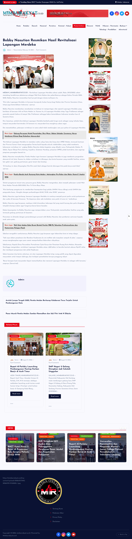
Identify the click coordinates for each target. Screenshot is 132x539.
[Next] (124, 428)
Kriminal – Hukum (64, 26)
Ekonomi (90, 26)
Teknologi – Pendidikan (107, 29)
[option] (20, 447)
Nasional (43, 26)
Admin (9, 50)
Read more (16, 394)
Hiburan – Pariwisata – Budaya (114, 26)
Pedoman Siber (58, 513)
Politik (98, 26)
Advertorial (123, 29)
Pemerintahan (79, 26)
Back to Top (123, 534)
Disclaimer (56, 521)
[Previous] (121, 428)
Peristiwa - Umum (17, 339)
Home (18, 26)
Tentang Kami (58, 509)
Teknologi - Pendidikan (58, 342)
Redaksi (26, 26)
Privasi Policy (57, 517)
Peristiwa (52, 26)
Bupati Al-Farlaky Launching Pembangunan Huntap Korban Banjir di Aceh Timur (50, 449)
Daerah (34, 26)
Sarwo (16, 360)
